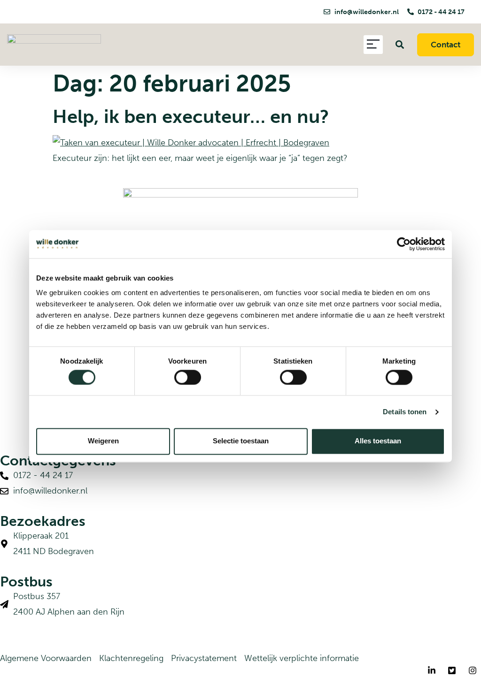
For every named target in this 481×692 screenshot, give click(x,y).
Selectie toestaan (241, 441)
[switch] (187, 377)
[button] (373, 44)
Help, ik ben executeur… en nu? (191, 116)
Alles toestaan (378, 441)
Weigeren (103, 441)
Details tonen (405, 412)
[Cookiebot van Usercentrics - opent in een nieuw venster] (404, 244)
